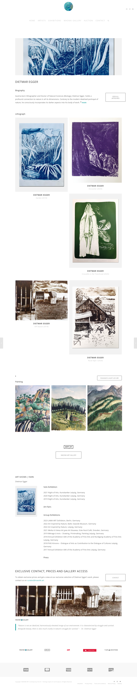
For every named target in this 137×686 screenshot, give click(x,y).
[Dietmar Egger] (68, 601)
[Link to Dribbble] (126, 9)
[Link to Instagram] (129, 9)
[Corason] (135, 343)
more (84, 102)
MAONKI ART (25, 681)
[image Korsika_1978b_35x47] (33, 409)
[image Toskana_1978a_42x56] (69, 408)
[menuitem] (32, 20)
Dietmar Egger (26, 82)
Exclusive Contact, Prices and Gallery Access (51, 571)
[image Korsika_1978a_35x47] (105, 408)
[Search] (107, 20)
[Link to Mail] (132, 9)
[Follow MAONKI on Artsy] (68, 448)
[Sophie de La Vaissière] (1, 343)
